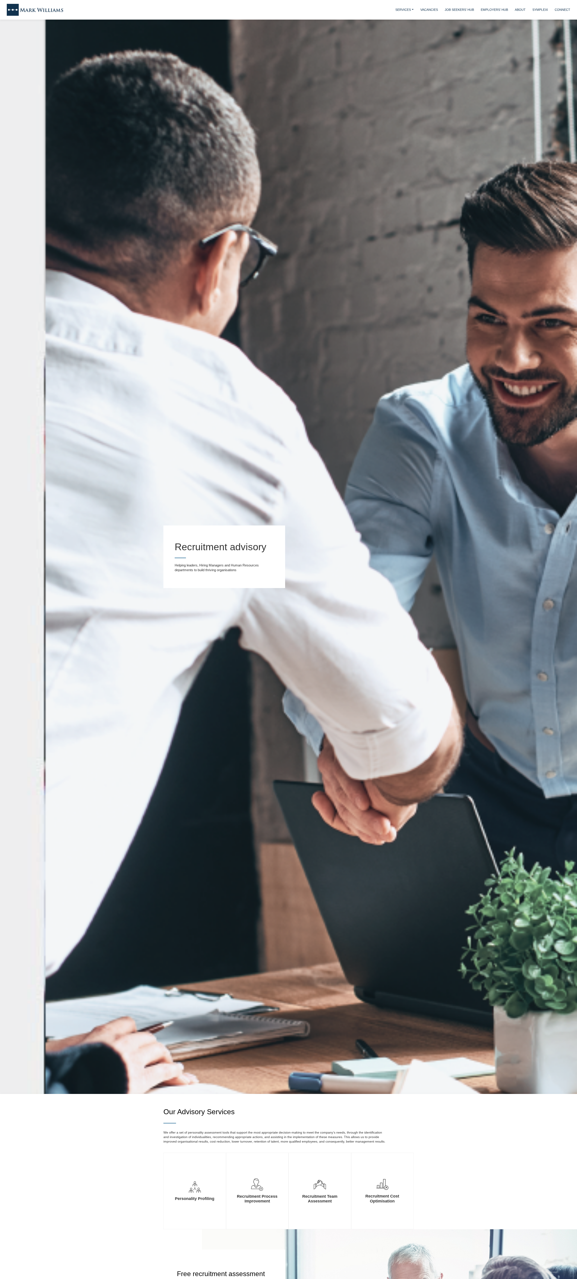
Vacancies (429, 9)
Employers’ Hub (494, 9)
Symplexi (540, 9)
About (520, 9)
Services (403, 9)
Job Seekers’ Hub (459, 9)
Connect (562, 9)
